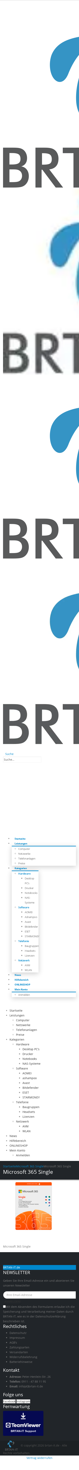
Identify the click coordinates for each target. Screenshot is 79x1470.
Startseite (16, 1010)
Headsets (30, 951)
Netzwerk (23, 960)
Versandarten (19, 1352)
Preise (20, 1035)
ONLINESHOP (19, 1145)
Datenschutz (18, 1333)
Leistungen (21, 843)
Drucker (29, 888)
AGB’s (13, 1342)
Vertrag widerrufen (39, 1458)
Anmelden (24, 995)
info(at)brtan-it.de (31, 1386)
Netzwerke (24, 853)
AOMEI (29, 912)
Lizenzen (29, 955)
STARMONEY (32, 936)
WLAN (28, 970)
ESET (27, 931)
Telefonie (23, 941)
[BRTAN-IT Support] (23, 1423)
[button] (8, 754)
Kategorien (21, 868)
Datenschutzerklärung (50, 1316)
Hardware (24, 873)
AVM (27, 965)
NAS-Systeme (31, 1063)
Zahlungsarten (19, 1347)
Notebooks (31, 893)
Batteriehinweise (21, 1362)
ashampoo (31, 917)
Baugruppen (32, 946)
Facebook (9, 1401)
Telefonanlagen (26, 858)
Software (23, 907)
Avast (28, 922)
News (13, 1136)
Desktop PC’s (31, 1049)
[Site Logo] (12, 1445)
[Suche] (43, 759)
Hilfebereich (18, 1141)
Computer (24, 849)
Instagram (23, 1401)
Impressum (17, 1338)
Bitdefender (31, 926)
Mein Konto (21, 989)
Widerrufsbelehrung (23, 1357)
